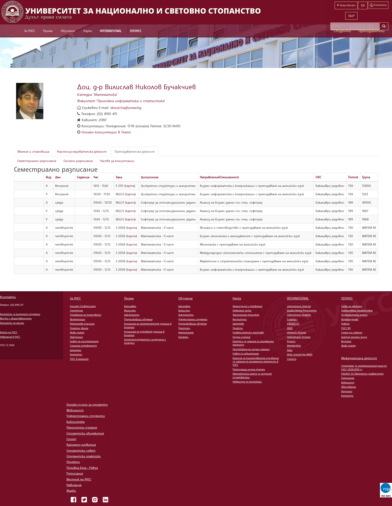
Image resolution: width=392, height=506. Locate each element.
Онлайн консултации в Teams (106, 132)
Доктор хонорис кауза (354, 337)
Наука (87, 31)
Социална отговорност (83, 345)
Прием (48, 31)
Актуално (346, 391)
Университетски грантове (248, 332)
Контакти (8, 297)
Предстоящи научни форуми (249, 369)
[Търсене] (383, 26)
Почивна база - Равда (82, 468)
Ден (58, 177)
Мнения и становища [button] (33, 151)
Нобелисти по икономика (247, 381)
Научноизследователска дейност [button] (82, 151)
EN (363, 5)
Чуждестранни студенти (192, 319)
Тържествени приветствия (357, 310)
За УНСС (29, 31)
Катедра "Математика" (97, 94)
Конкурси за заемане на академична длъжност (253, 343)
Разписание (74, 473)
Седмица (83, 177)
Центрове (238, 323)
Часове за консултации (117, 161)
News (289, 350)
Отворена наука (242, 310)
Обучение (68, 31)
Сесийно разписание (78, 161)
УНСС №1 (346, 328)
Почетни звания (79, 328)
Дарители (75, 350)
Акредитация (77, 319)
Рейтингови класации (82, 323)
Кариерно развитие (81, 444)
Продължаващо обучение (138, 319)
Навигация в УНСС (10, 336)
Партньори (347, 378)
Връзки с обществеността (16, 318)
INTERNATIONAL (111, 31)
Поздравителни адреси (354, 314)
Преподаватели (371, 31)
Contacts (291, 359)
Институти (240, 319)
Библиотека (75, 422)
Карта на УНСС (8, 332)
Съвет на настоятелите (84, 341)
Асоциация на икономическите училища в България (148, 325)
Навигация (73, 485)
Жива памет (77, 332)
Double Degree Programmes (301, 310)
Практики (184, 328)
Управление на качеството (85, 314)
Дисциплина (149, 177)
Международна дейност (359, 358)
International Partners (299, 337)
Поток (353, 177)
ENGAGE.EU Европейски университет (362, 373)
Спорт (71, 439)
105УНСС (135, 31)
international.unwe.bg (299, 306)
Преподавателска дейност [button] (135, 151)
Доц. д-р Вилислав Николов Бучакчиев (136, 86)
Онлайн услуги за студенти (87, 404)
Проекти (238, 328)
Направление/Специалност (219, 177)
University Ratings (296, 332)
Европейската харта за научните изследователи (252, 375)
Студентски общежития (85, 433)
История (346, 341)
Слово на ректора (351, 306)
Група (366, 177)
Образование (348, 386)
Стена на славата (351, 332)
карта (129, 186)
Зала (119, 177)
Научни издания (241, 337)
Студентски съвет (81, 450)
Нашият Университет (83, 306)
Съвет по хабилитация (246, 353)
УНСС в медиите (79, 359)
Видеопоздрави (349, 319)
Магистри (130, 310)
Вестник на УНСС (78, 479)
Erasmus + (292, 319)
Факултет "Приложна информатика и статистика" (121, 101)
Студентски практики (83, 456)
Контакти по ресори (12, 323)
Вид (48, 177)
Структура (76, 310)
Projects (291, 341)
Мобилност (347, 382)
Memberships (294, 345)
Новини (345, 323)
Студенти (342, 31)
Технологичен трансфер (246, 314)
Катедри (183, 337)
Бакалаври (130, 306)
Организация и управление (247, 306)
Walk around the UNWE (300, 354)
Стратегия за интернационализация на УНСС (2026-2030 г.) (364, 367)
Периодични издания (81, 427)
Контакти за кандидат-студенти (20, 314)
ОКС (318, 177)
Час (95, 177)
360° (351, 16)
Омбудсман (76, 337)
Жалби (71, 490)
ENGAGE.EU (293, 323)
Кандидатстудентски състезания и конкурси (145, 341)
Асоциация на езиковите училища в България (144, 333)
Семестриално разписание (36, 161)
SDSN (289, 328)
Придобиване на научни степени (251, 349)
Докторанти (131, 314)
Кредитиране (186, 332)
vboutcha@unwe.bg (125, 107)
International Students (299, 314)
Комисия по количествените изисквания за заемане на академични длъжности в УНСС (256, 362)
